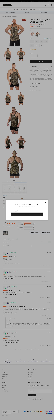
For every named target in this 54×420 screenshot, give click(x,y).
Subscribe (27, 214)
